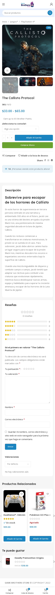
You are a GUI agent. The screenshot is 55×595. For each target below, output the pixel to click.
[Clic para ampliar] (7, 70)
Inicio (4, 21)
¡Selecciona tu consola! (14, 123)
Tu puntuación (12, 369)
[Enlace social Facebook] (45, 160)
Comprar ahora (27, 145)
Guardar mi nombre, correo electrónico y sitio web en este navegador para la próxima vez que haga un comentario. (26, 435)
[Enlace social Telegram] (52, 160)
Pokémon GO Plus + (40, 515)
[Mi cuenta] (51, 4)
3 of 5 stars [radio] (29, 369)
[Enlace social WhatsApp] (48, 160)
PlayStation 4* (28, 21)
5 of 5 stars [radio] (33, 369)
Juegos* (14, 21)
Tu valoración (12, 373)
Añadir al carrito (33, 137)
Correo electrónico (15, 419)
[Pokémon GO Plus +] (40, 501)
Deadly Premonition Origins (29, 558)
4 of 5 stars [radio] (31, 369)
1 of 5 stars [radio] (24, 369)
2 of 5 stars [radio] (26, 369)
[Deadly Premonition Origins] (8, 561)
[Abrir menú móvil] (3, 4)
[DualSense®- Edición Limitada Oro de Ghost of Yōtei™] (14, 501)
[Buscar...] (50, 12)
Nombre (10, 407)
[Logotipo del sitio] (27, 4)
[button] (5, 50)
